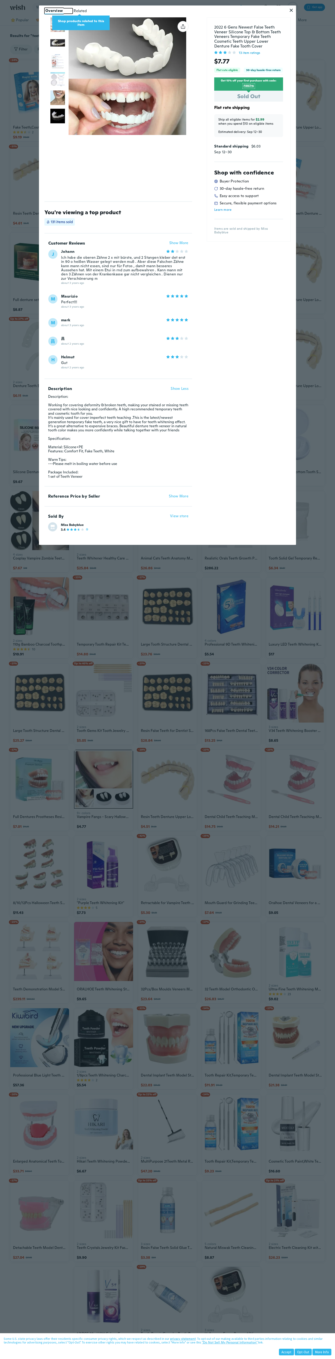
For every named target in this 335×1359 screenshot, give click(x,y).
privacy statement (183, 1339)
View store (179, 516)
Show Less (179, 389)
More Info (322, 1352)
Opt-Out (303, 1352)
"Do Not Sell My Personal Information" (230, 1342)
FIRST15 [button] (249, 86)
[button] (291, 10)
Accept (286, 1352)
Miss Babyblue (72, 525)
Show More (178, 243)
